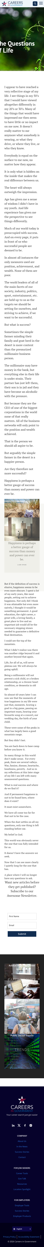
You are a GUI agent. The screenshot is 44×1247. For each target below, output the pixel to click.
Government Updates (22, 1001)
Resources (22, 1184)
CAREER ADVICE (22, 966)
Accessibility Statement (28, 1236)
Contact (22, 1157)
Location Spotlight (22, 1189)
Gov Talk (22, 1178)
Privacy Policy (9, 1236)
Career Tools (22, 1173)
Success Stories (22, 1152)
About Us (22, 1141)
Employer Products (22, 1216)
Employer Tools (22, 1205)
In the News (22, 1146)
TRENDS (22, 1036)
